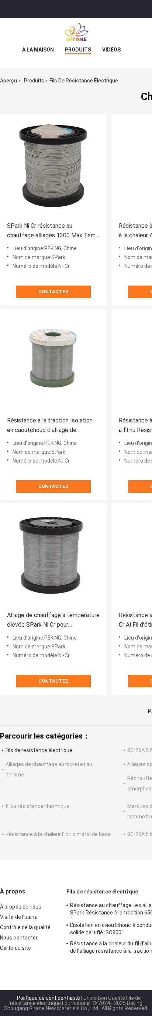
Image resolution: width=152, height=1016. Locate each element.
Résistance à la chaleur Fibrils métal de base (58, 834)
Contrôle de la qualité (25, 927)
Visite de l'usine (19, 917)
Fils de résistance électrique (39, 750)
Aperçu (8, 81)
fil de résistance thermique (37, 806)
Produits (78, 50)
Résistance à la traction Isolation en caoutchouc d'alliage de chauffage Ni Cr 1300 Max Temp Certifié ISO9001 (50, 426)
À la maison (38, 50)
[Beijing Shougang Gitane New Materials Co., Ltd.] (76, 33)
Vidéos (111, 50)
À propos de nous (21, 907)
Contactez (53, 291)
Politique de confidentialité (48, 998)
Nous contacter (19, 938)
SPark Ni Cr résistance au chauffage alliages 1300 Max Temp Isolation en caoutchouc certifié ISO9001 (53, 231)
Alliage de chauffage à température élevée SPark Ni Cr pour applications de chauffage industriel (53, 621)
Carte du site (15, 948)
